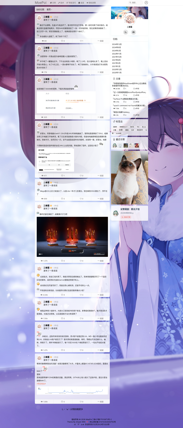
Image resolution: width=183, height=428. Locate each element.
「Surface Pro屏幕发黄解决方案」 (125, 99)
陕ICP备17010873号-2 (102, 419)
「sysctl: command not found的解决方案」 (129, 105)
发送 (176, 426)
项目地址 (41, 384)
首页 (49, 9)
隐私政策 (92, 3)
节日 (138, 127)
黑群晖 (115, 127)
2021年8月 (116, 60)
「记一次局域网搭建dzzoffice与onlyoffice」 (129, 92)
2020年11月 (117, 72)
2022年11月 (116, 54)
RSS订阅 (127, 217)
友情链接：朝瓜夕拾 (130, 209)
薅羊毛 (132, 127)
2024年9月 (116, 47)
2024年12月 (117, 44)
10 (126, 95)
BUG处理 (118, 133)
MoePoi (40, 2)
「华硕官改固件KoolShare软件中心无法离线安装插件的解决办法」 (129, 84)
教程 (127, 130)
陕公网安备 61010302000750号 (103, 422)
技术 (62, 3)
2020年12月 (117, 69)
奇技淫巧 (72, 3)
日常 (54, 3)
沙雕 (114, 130)
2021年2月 (116, 63)
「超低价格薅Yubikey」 (121, 112)
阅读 (101, 41)
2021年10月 (117, 57)
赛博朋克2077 (124, 127)
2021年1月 (116, 66)
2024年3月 (116, 51)
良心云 (144, 127)
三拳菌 (46, 17)
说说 (82, 3)
